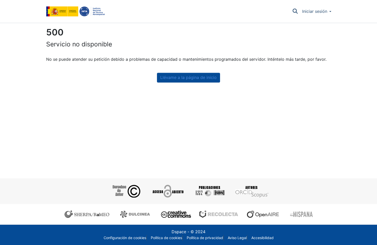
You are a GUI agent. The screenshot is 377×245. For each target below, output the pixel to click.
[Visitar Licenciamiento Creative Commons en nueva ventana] (175, 214)
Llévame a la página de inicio (188, 77)
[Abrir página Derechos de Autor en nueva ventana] (126, 191)
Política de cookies (166, 238)
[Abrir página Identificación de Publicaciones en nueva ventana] (209, 191)
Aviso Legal (237, 238)
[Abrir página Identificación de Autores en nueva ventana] (251, 191)
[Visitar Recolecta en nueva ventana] (219, 214)
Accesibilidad (262, 238)
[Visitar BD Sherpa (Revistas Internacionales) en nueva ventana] (88, 214)
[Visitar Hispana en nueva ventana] (301, 214)
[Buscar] (295, 11)
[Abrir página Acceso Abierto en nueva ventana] (168, 191)
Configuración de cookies (125, 238)
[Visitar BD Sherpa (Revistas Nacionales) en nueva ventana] (136, 214)
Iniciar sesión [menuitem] (314, 11)
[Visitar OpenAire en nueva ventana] (264, 214)
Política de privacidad (205, 238)
